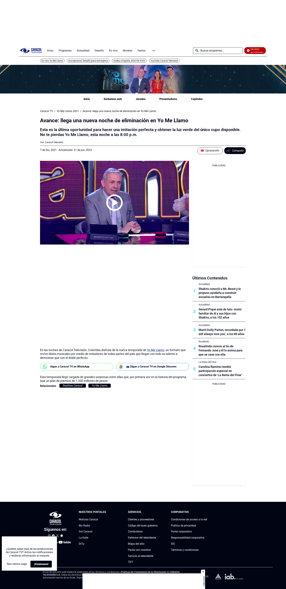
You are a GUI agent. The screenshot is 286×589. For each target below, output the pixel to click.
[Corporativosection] (206, 512)
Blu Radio (84, 525)
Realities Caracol (72, 385)
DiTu (81, 543)
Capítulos (197, 99)
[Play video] (114, 202)
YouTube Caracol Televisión (164, 60)
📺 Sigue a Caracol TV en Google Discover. (151, 366)
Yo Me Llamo (155, 350)
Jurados (140, 99)
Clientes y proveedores (141, 519)
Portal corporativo (181, 531)
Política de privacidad (183, 525)
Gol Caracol (85, 531)
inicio (87, 99)
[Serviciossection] (157, 512)
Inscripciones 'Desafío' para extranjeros (88, 60)
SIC (173, 543)
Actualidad (204, 284)
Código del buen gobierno (143, 525)
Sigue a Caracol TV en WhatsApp (69, 366)
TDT (130, 562)
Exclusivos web (113, 99)
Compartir (238, 150)
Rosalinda (204, 341)
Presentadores (168, 99)
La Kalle (83, 537)
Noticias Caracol (88, 519)
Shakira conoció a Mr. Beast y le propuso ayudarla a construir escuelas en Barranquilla (220, 293)
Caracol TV (46, 111)
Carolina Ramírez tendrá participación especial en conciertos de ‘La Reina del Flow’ (220, 371)
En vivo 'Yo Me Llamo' (52, 60)
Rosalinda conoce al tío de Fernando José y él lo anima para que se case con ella (220, 350)
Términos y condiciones (185, 549)
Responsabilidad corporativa (187, 537)
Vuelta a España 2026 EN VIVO (129, 60)
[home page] (31, 50)
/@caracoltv (212, 150)
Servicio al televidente (140, 556)
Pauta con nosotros (139, 549)
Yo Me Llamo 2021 (68, 111)
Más (154, 50)
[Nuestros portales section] (107, 512)
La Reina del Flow (207, 362)
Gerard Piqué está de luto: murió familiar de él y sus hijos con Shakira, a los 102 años (220, 313)
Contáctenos (135, 531)
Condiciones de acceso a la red (189, 519)
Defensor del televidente (142, 537)
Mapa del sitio (136, 543)
